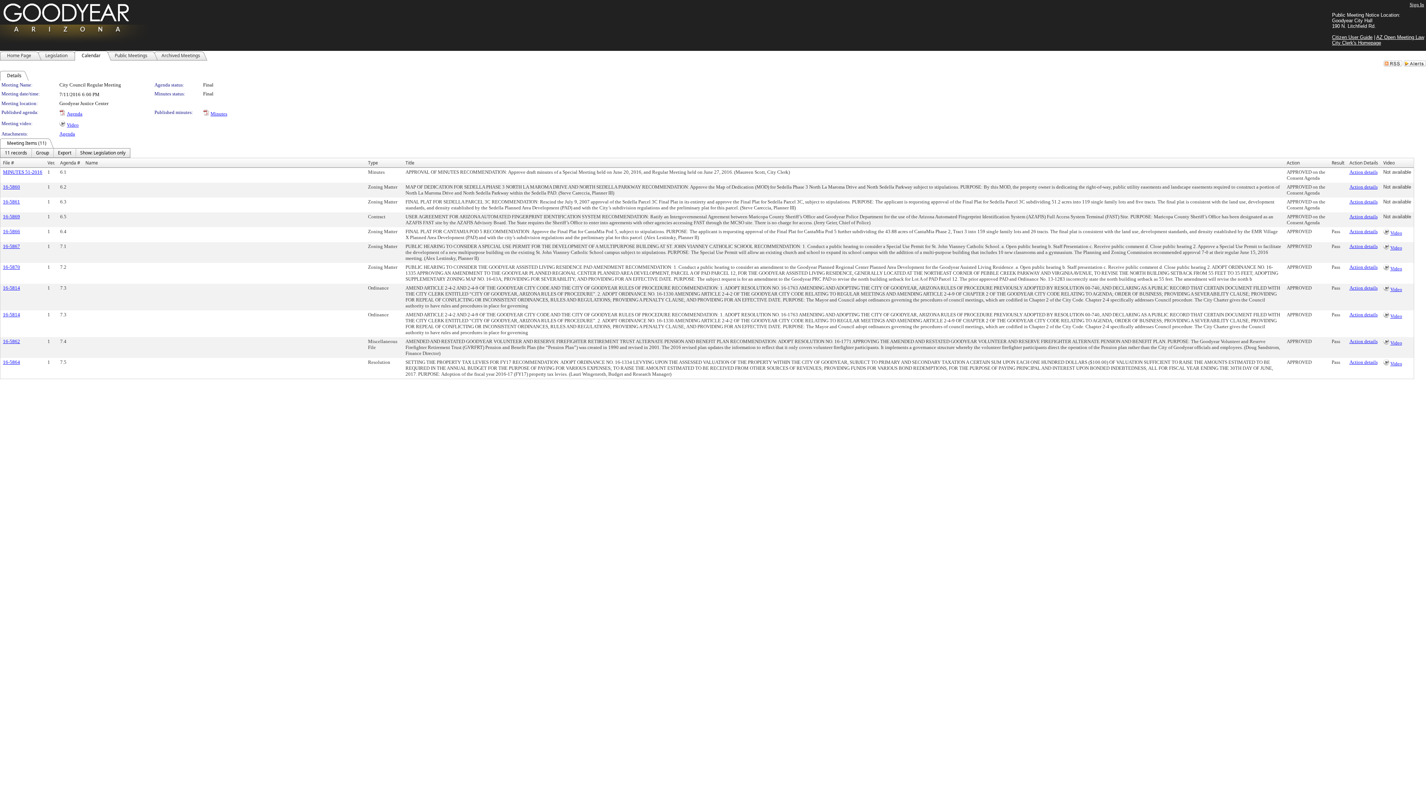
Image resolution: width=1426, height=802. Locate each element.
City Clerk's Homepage (1356, 43)
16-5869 (11, 216)
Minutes (219, 114)
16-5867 (11, 246)
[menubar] (65, 153)
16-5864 (11, 362)
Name (91, 163)
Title (410, 163)
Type (373, 163)
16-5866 (11, 231)
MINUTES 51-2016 (22, 172)
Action (1293, 163)
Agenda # (70, 163)
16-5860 (11, 187)
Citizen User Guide (1352, 37)
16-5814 (11, 288)
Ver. (51, 163)
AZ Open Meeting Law (1400, 37)
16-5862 (11, 341)
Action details (1364, 172)
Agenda (74, 114)
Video (73, 125)
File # (8, 163)
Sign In (1417, 4)
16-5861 (11, 202)
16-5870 (11, 267)
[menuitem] (16, 153)
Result (1338, 163)
